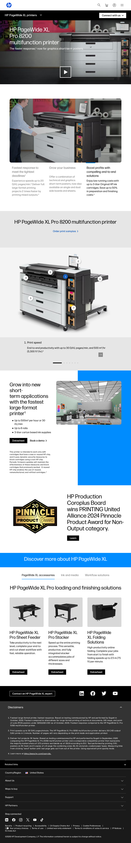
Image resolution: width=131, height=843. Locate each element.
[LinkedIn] (6, 819)
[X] (27, 819)
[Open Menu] (122, 5)
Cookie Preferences (92, 826)
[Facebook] (13, 819)
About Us (9, 780)
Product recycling (23, 826)
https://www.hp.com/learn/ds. (37, 754)
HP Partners (11, 805)
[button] (100, 354)
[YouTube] (34, 819)
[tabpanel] (28, 183)
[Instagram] (20, 819)
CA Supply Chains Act (60, 826)
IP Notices (116, 828)
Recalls (8, 826)
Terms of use (37, 828)
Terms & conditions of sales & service (92, 828)
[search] (99, 5)
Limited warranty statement (59, 828)
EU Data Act (10, 831)
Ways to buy (11, 789)
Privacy (76, 826)
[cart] (107, 5)
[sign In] (114, 5)
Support (9, 797)
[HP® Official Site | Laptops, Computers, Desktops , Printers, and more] (9, 5)
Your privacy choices (19, 828)
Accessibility (40, 826)
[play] (65, 72)
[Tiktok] (41, 819)
